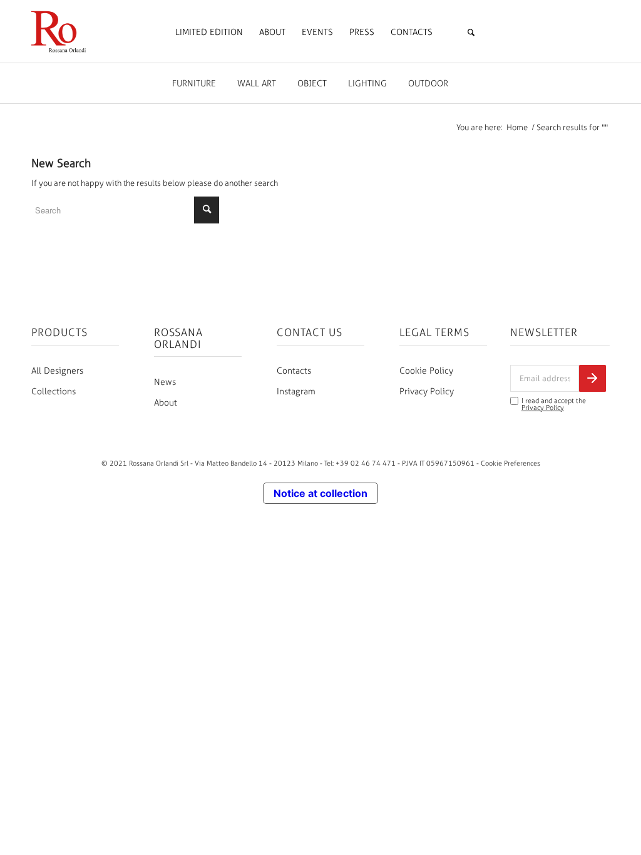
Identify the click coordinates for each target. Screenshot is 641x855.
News (165, 382)
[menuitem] (209, 32)
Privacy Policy (426, 391)
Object (312, 83)
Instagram (296, 391)
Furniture (194, 83)
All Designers (57, 371)
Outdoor (428, 83)
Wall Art (256, 83)
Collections (53, 391)
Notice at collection (320, 493)
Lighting (367, 83)
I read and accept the (553, 404)
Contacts (294, 371)
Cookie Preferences (510, 463)
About (165, 402)
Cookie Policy (426, 371)
